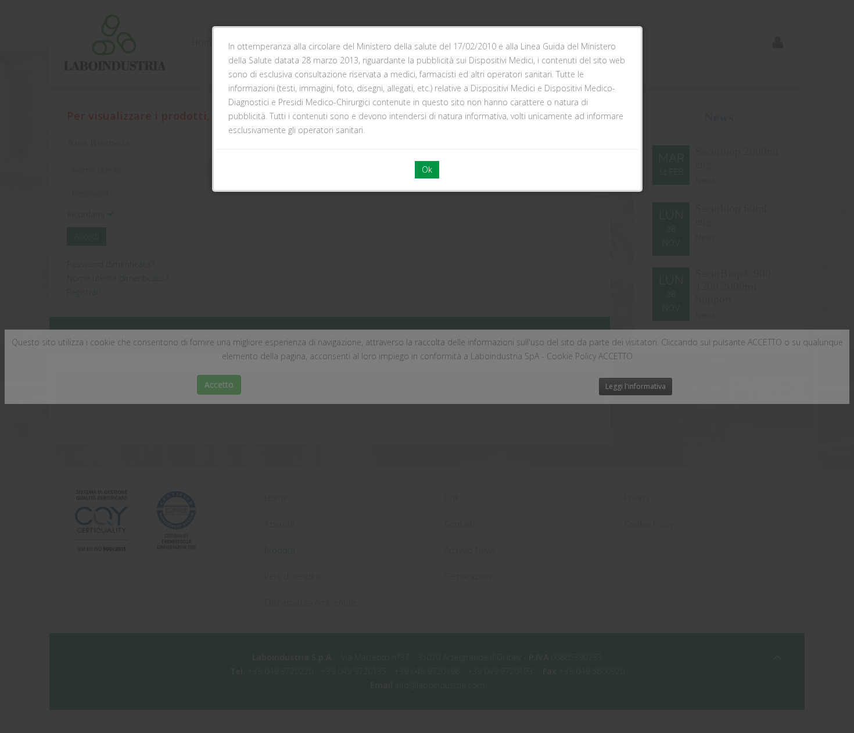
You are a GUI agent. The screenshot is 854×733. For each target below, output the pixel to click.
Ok (427, 169)
